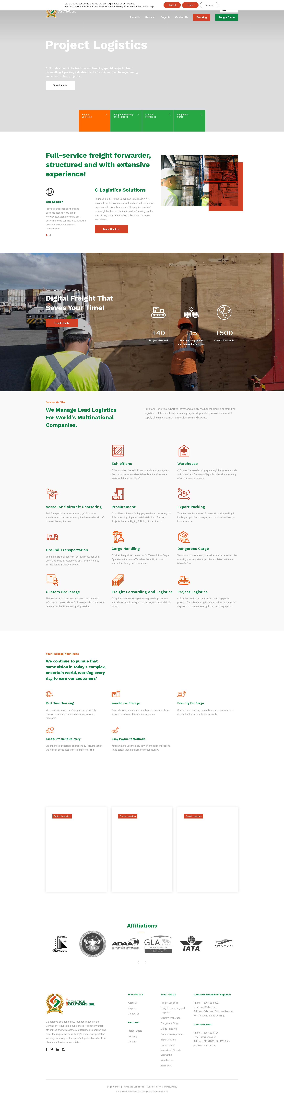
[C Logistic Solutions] (61, 11)
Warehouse (187, 464)
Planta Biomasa (202, 883)
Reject (190, 5)
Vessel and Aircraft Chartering (74, 507)
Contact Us (181, 17)
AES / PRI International (67, 880)
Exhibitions (122, 464)
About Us (135, 17)
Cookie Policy (154, 1087)
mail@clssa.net (208, 1007)
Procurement (124, 507)
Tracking (201, 17)
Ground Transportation (67, 550)
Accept (172, 5)
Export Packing (191, 507)
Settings (209, 5)
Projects (165, 17)
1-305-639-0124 (209, 1032)
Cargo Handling (126, 549)
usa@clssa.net (208, 1037)
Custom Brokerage (63, 592)
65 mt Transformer (140, 883)
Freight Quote (227, 17)
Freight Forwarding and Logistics (142, 592)
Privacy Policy (170, 1087)
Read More (58, 891)
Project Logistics (192, 592)
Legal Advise (113, 1087)
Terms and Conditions (133, 1087)
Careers (132, 1041)
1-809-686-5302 (209, 1002)
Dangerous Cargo (193, 549)
